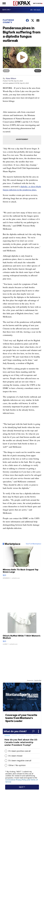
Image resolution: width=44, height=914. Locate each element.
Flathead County (8, 21)
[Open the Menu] (4, 3)
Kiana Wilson (11, 78)
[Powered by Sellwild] (37, 680)
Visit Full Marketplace (33, 544)
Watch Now (37, 3)
